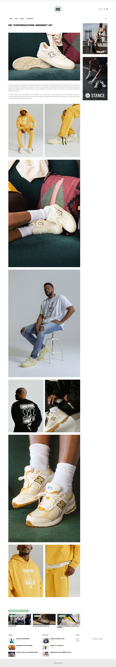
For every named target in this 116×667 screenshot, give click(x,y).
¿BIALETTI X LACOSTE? (56, 645)
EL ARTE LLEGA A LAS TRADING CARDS (27, 652)
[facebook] (104, 9)
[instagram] (99, 9)
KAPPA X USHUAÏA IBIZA (23, 638)
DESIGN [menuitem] (22, 18)
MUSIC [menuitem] (16, 18)
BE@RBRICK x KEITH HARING (24, 645)
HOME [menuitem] (10, 18)
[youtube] (107, 9)
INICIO (77, 639)
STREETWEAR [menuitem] (29, 18)
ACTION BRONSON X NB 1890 (41, 626)
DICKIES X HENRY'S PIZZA (57, 638)
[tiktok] (102, 9)
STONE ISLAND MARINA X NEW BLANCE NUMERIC (68, 626)
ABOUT (77, 641)
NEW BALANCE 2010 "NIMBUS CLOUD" (60, 652)
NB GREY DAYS (12, 626)
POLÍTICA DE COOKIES (97, 639)
